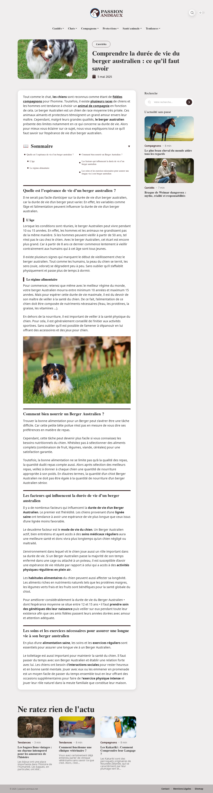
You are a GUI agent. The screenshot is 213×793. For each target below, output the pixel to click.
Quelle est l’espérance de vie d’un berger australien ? (50, 154)
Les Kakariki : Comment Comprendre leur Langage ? (118, 750)
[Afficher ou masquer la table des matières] (92, 146)
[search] (192, 13)
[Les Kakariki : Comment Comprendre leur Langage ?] (118, 727)
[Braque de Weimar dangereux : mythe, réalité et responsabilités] (169, 170)
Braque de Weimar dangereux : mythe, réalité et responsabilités (165, 194)
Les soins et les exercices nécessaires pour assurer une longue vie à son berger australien (105, 172)
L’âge (32, 161)
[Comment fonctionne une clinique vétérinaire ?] (77, 727)
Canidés (101, 44)
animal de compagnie (93, 106)
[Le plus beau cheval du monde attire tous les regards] (169, 128)
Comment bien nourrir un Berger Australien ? (102, 154)
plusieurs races (101, 101)
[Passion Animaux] (106, 12)
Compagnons (108, 742)
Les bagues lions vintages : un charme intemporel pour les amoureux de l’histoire (35, 752)
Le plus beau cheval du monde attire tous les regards (168, 152)
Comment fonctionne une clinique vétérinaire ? (75, 749)
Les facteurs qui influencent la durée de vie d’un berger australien (103, 162)
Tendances (24, 742)
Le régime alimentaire (39, 167)
